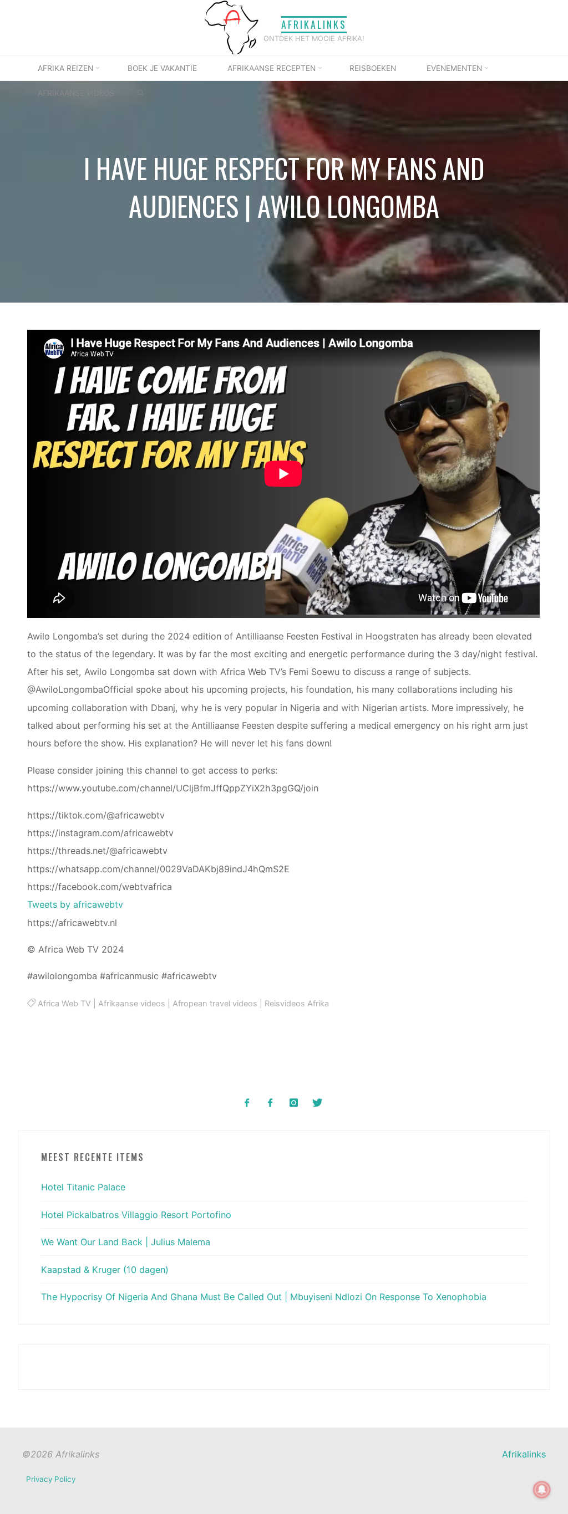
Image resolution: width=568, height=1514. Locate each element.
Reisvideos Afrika (297, 1004)
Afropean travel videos (215, 1004)
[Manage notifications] (542, 1489)
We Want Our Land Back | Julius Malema (125, 1241)
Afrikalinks (314, 24)
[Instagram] (293, 1103)
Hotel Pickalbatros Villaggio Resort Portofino (136, 1214)
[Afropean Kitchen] (270, 1103)
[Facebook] (247, 1103)
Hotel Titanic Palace (83, 1187)
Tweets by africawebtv (76, 905)
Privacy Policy (50, 1479)
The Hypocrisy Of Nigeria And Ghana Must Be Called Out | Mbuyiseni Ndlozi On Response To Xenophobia (263, 1296)
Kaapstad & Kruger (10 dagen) (105, 1269)
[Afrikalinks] (231, 26)
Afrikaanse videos (131, 1004)
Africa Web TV (64, 1004)
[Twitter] (317, 1103)
